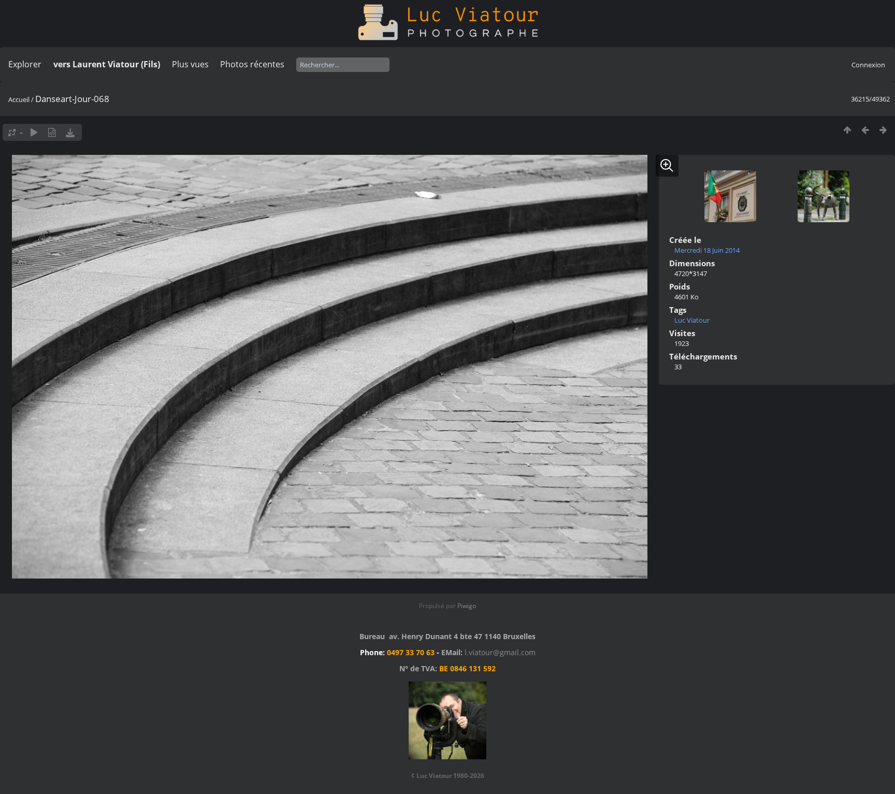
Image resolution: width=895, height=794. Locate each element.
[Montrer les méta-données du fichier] (52, 132)
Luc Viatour (692, 320)
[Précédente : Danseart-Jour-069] (865, 130)
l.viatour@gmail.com (500, 652)
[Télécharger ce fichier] (70, 132)
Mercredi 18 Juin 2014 (707, 250)
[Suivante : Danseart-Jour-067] (883, 130)
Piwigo (466, 605)
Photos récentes (252, 64)
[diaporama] (34, 132)
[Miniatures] (847, 130)
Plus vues (190, 64)
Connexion (868, 64)
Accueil (19, 99)
